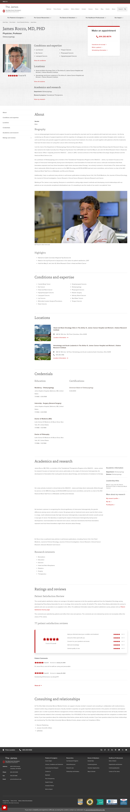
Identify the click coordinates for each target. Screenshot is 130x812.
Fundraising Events (92, 764)
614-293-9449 (13, 775)
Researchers (69, 758)
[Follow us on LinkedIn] (112, 750)
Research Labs (70, 768)
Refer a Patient (75, 9)
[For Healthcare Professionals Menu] (105, 17)
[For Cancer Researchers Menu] (51, 17)
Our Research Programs (72, 761)
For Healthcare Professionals (95, 18)
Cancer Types (48, 761)
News (96, 9)
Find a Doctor (57, 9)
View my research (39, 99)
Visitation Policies (49, 785)
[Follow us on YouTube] (126, 750)
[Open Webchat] (4, 807)
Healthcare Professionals (116, 758)
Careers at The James (114, 771)
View (39, 81)
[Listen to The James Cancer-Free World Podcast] (115, 750)
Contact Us (48, 771)
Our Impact (118, 18)
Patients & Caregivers (51, 758)
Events (107, 9)
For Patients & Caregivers (16, 18)
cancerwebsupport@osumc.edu (95, 810)
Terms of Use (14, 800)
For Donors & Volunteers (67, 18)
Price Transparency (49, 778)
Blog (102, 9)
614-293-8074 (105, 37)
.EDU (5, 1)
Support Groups (49, 782)
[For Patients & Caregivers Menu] (25, 17)
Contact (84, 9)
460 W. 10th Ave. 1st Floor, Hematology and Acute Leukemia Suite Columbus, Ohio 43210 (83, 352)
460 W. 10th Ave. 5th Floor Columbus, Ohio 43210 (71, 334)
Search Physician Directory (23, 22)
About (113, 9)
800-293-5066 (27, 750)
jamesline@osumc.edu (15, 779)
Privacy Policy (6, 800)
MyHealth (47, 775)
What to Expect (49, 789)
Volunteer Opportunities (93, 768)
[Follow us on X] (122, 750)
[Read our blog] (119, 750)
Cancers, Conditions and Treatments (54, 764)
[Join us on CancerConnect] (101, 750)
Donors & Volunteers (93, 758)
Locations (66, 9)
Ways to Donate (91, 771)
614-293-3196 (60, 355)
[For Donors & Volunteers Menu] (76, 17)
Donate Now (91, 761)
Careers (90, 9)
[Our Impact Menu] (123, 17)
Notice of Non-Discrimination (25, 800)
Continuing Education (114, 768)
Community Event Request (51, 768)
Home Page (5, 22)
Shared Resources (70, 764)
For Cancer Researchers (42, 18)
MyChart (49, 9)
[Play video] (81, 217)
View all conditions (40, 60)
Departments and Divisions (115, 764)
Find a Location (10, 750)
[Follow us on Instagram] (108, 750)
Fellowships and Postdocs (72, 771)
